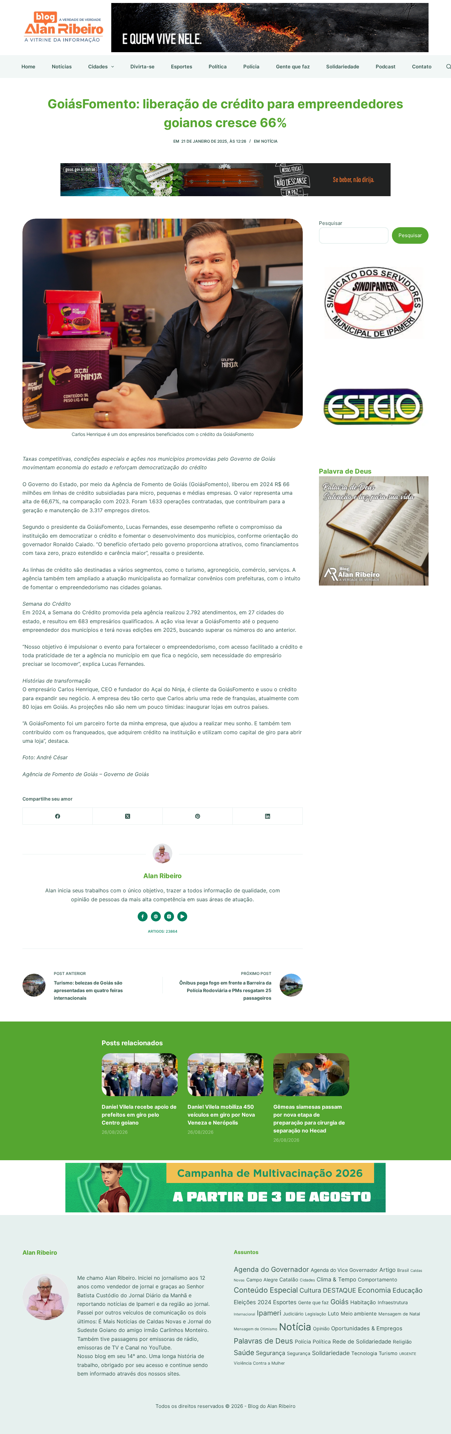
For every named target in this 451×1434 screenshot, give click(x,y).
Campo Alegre (262, 1279)
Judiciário (293, 1313)
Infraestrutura (393, 1303)
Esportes (181, 66)
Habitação (363, 1302)
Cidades (98, 66)
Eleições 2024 (252, 1302)
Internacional (244, 1314)
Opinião (321, 1328)
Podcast (386, 66)
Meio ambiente (359, 1313)
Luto (333, 1313)
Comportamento (377, 1279)
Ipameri (269, 1313)
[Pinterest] (198, 816)
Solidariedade (342, 66)
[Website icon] (156, 916)
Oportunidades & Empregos (366, 1328)
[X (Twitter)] (128, 816)
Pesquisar (330, 223)
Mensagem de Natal (399, 1313)
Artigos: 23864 (162, 931)
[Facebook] (58, 816)
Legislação (315, 1313)
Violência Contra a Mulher (259, 1363)
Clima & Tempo (336, 1279)
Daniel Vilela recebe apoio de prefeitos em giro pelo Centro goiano (139, 1114)
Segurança (270, 1352)
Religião (402, 1342)
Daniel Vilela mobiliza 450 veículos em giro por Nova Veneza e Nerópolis (221, 1114)
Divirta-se (142, 66)
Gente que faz (293, 66)
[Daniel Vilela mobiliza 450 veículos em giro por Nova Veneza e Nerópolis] (225, 1074)
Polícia (251, 66)
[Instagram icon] (169, 916)
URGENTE (407, 1353)
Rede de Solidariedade (361, 1341)
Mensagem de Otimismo (255, 1329)
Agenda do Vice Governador (344, 1270)
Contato (422, 66)
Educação (408, 1290)
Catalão (288, 1279)
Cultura (310, 1290)
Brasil (403, 1270)
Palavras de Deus (263, 1341)
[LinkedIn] (268, 816)
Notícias (62, 66)
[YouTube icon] (182, 916)
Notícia (269, 141)
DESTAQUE (339, 1290)
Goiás (339, 1302)
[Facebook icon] (143, 916)
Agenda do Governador (271, 1269)
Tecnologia (364, 1353)
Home (28, 66)
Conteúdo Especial (266, 1290)
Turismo (388, 1353)
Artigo (387, 1269)
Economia (374, 1290)
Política (218, 66)
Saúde (244, 1352)
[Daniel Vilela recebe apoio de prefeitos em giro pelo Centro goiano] (140, 1074)
